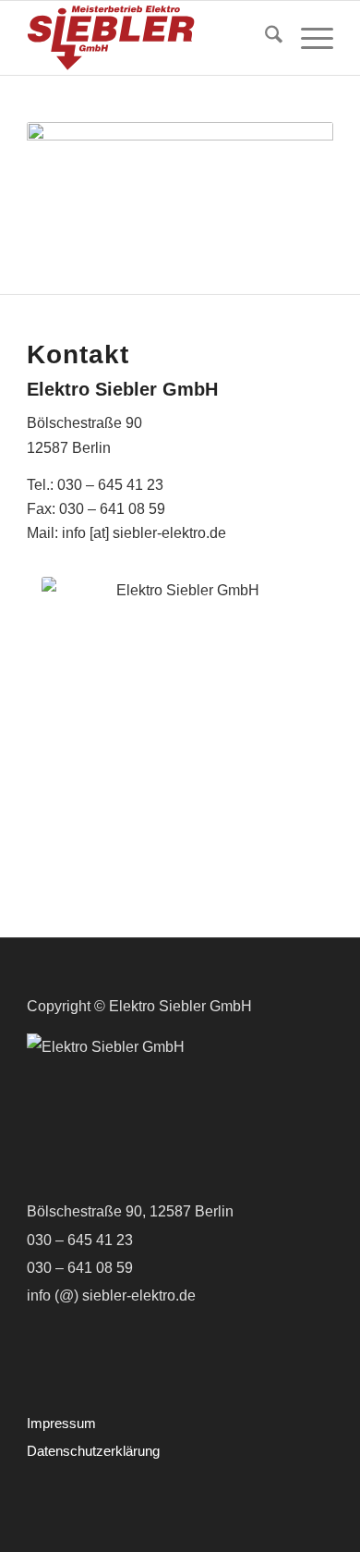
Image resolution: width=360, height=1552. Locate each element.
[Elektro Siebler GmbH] (149, 38)
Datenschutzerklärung (93, 1451)
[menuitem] (264, 38)
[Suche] (264, 38)
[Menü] (307, 38)
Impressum (61, 1423)
